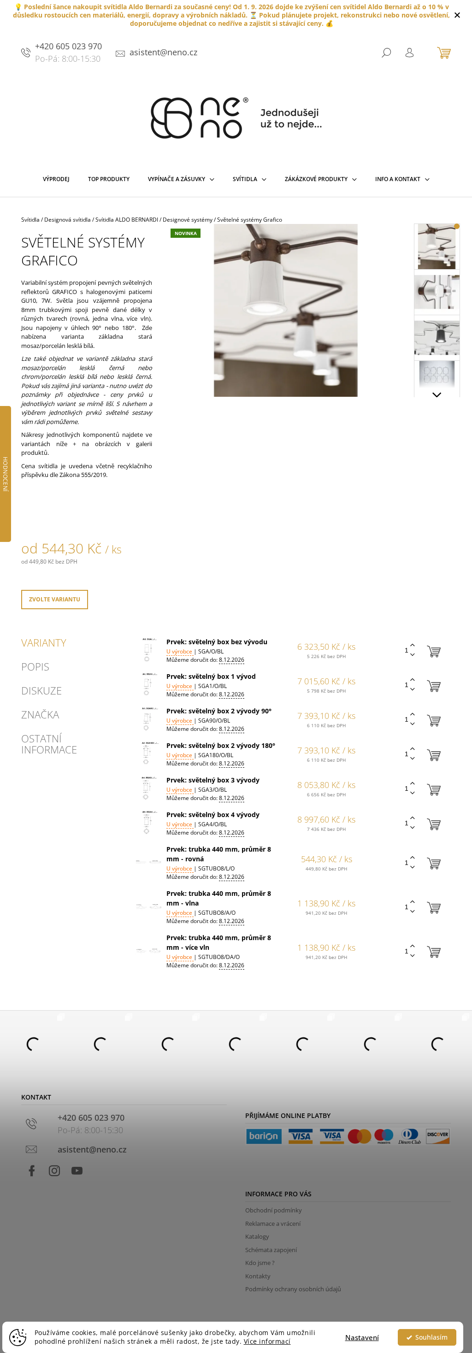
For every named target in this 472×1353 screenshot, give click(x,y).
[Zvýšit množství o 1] (412, 645)
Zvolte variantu (54, 599)
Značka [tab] (40, 714)
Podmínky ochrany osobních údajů (293, 1289)
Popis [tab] (35, 666)
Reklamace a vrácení (273, 1223)
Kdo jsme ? (260, 1263)
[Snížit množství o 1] (412, 655)
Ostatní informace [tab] (49, 744)
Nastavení (362, 1337)
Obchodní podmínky (273, 1210)
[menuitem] (56, 181)
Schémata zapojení (271, 1250)
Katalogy (257, 1236)
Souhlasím (431, 1337)
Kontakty (258, 1276)
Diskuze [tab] (41, 690)
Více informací (267, 1341)
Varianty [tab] (43, 642)
